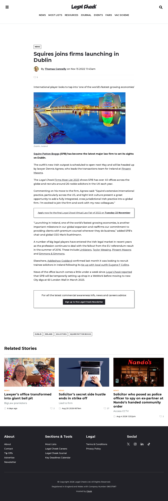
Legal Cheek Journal (56, 453)
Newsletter (10, 462)
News (42, 15)
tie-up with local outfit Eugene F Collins (105, 264)
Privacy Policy (93, 448)
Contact (8, 448)
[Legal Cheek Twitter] (128, 444)
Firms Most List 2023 (66, 179)
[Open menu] (7, 7)
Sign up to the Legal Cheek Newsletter (84, 302)
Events (98, 15)
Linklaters (85, 249)
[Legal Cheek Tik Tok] (149, 444)
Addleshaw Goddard (59, 260)
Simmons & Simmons (51, 253)
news (6, 390)
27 (108, 408)
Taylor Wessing (102, 249)
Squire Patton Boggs (46, 153)
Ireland (48, 334)
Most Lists (55, 15)
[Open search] (161, 7)
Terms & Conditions (96, 444)
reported (119, 272)
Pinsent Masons (121, 249)
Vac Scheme (122, 15)
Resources (71, 15)
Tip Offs (8, 453)
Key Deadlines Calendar (57, 457)
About (7, 444)
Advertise (9, 457)
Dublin (38, 334)
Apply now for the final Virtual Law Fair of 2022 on (84, 213)
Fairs (109, 15)
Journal (86, 15)
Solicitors (61, 334)
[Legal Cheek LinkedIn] (142, 444)
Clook (89, 491)
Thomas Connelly (55, 69)
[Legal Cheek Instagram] (135, 444)
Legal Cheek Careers (56, 448)
